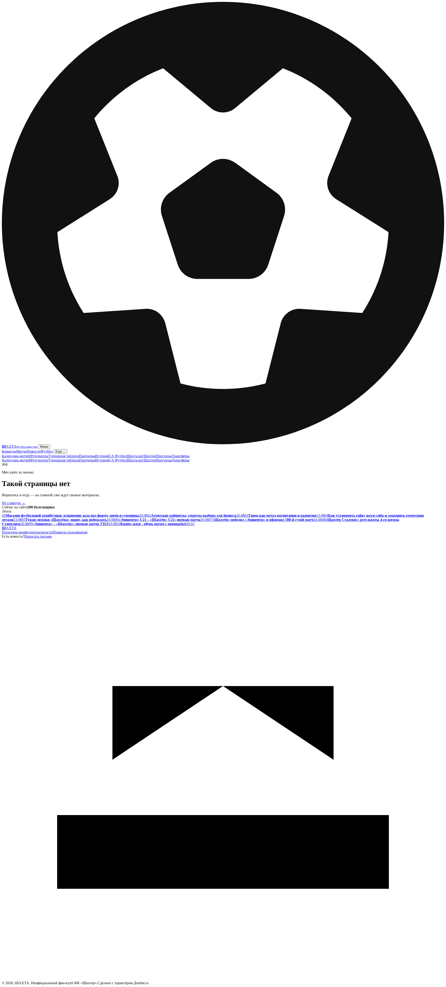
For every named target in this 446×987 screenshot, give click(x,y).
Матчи (21, 451)
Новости (34, 451)
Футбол (47, 451)
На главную (13, 503)
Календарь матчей (16, 456)
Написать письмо (38, 536)
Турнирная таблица (63, 456)
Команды (9, 451)
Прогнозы (164, 456)
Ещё (60, 451)
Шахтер (150, 456)
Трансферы (181, 456)
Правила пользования (70, 532)
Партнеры (87, 456)
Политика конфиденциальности (27, 532)
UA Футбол (117, 456)
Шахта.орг (135, 456)
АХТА (9, 528)
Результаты (39, 456)
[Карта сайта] (223, 980)
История (101, 456)
